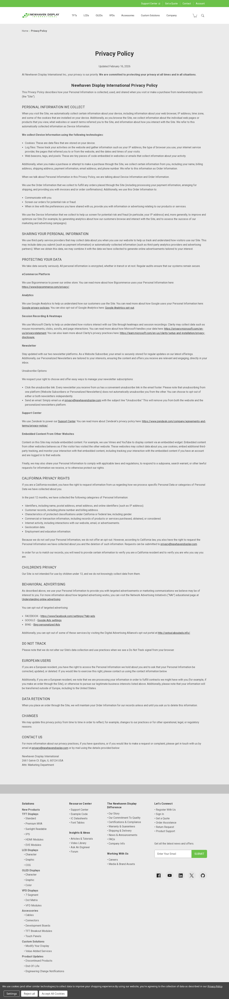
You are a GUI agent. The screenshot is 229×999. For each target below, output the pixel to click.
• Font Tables (76, 822)
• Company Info (116, 843)
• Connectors (31, 920)
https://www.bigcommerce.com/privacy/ (45, 287)
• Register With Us (165, 809)
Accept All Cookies (53, 993)
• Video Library (77, 843)
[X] (192, 875)
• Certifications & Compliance (124, 822)
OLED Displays (31, 870)
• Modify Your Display (36, 945)
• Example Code (78, 814)
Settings (12, 993)
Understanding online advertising (41, 599)
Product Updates (32, 956)
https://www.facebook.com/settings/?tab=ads (68, 616)
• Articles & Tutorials (81, 838)
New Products (31, 809)
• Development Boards (37, 925)
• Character (30, 854)
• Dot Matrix (31, 900)
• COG (27, 865)
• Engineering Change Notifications (44, 971)
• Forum (73, 851)
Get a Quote (171, 3)
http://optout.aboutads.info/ (174, 632)
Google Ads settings (49, 620)
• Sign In (159, 814)
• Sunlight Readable (35, 829)
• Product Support (164, 831)
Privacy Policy (215, 986)
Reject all (29, 993)
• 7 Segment (31, 894)
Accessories (127, 15)
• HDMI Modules (33, 839)
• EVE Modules (32, 845)
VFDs (112, 15)
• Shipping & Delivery (119, 830)
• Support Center (78, 809)
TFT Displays (30, 814)
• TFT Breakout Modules (38, 931)
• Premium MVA (33, 823)
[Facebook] (158, 875)
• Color (28, 885)
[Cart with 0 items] (194, 15)
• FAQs (111, 839)
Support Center (149, 3)
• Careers (112, 859)
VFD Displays (30, 890)
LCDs (86, 15)
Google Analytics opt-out (119, 307)
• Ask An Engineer (79, 847)
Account (200, 3)
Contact (187, 3)
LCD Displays (30, 850)
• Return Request (164, 827)
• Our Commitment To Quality (123, 817)
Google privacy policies (35, 307)
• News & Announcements (122, 835)
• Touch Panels (32, 936)
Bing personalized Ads (46, 624)
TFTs (74, 15)
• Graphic (29, 859)
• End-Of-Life (31, 966)
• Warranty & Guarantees (121, 826)
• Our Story (113, 813)
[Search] (202, 15)
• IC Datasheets (78, 818)
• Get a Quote (162, 818)
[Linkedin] (181, 875)
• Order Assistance (165, 822)
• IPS (27, 834)
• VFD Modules (33, 905)
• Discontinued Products (38, 960)
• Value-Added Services (38, 951)
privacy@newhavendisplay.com (83, 400)
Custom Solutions (150, 15)
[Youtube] (169, 875)
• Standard (30, 818)
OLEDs (99, 15)
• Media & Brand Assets (121, 864)
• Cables (29, 915)
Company (171, 15)
